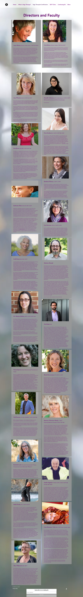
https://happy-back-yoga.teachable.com (53, 392)
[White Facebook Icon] (66, 589)
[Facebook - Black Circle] (6, 4)
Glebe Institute (22, 228)
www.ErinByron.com (17, 178)
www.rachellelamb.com (34, 477)
